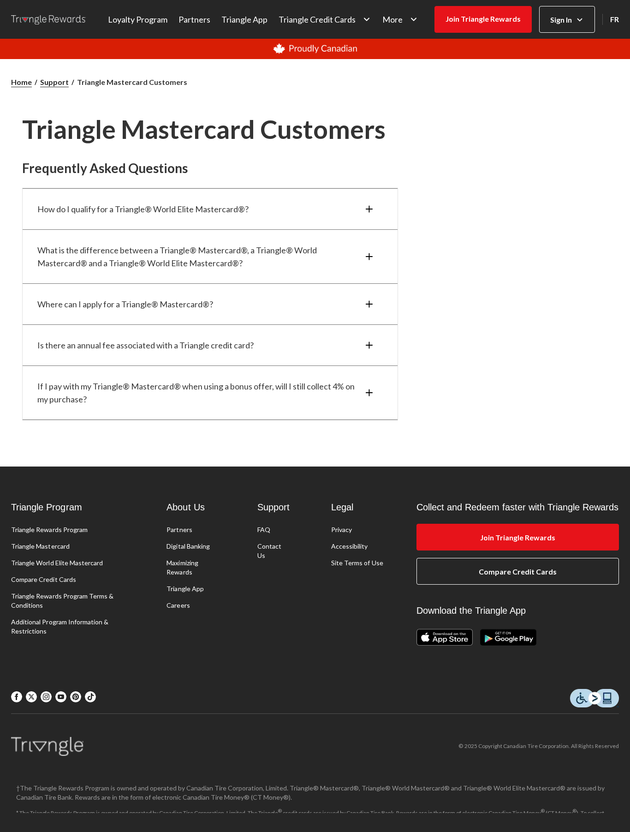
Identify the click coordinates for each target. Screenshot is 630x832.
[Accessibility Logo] (594, 699)
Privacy (341, 529)
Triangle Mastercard (40, 546)
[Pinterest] (75, 696)
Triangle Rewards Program (49, 529)
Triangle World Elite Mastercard (57, 563)
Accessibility (349, 546)
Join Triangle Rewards (483, 18)
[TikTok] (90, 696)
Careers (178, 605)
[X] (31, 696)
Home (21, 82)
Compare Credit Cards (43, 579)
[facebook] (16, 696)
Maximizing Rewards (182, 567)
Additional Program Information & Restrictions (59, 626)
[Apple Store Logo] (448, 638)
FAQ (263, 529)
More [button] (392, 19)
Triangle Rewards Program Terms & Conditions (62, 600)
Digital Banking (188, 546)
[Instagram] (46, 696)
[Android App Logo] (508, 638)
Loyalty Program (137, 19)
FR (614, 19)
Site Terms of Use (357, 563)
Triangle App (244, 19)
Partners (194, 19)
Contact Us (269, 550)
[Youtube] (60, 696)
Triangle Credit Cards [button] (317, 19)
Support (54, 82)
